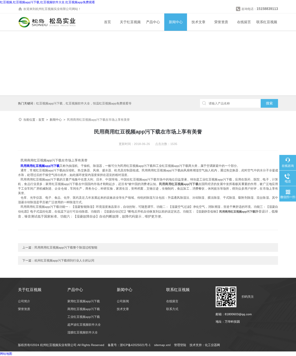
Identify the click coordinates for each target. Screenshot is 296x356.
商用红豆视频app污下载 (83, 309)
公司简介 (24, 301)
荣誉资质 (221, 22)
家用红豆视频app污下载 (83, 301)
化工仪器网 (212, 345)
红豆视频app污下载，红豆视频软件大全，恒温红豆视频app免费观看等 (84, 103)
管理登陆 (180, 345)
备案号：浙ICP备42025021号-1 (129, 345)
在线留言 (244, 22)
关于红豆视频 (130, 22)
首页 (107, 22)
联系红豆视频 (266, 22)
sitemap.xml (162, 345)
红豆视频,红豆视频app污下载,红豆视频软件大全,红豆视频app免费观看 (47, 2)
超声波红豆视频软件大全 (84, 324)
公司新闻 (123, 301)
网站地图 (6, 353)
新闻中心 (176, 22)
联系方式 (172, 309)
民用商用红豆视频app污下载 (40, 165)
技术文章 (198, 22)
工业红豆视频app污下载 (83, 317)
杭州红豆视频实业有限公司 (54, 9)
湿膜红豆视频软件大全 (82, 332)
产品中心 (153, 22)
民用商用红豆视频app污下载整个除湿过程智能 (65, 247)
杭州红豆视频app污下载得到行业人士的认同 (64, 260)
